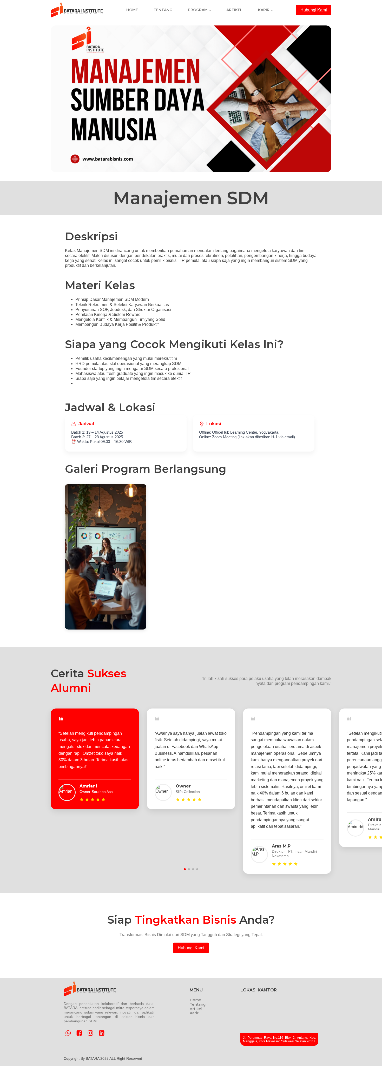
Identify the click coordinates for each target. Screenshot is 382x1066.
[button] (185, 869)
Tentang (163, 10)
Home (132, 10)
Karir (263, 10)
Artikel (234, 10)
